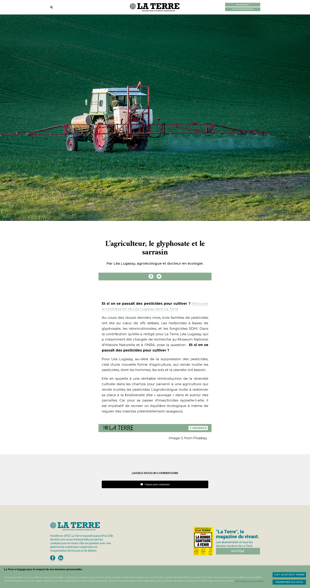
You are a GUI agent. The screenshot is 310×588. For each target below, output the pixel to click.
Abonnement (242, 5)
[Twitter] (159, 276)
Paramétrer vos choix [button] (289, 582)
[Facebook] (151, 276)
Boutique (237, 551)
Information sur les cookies (249, 580)
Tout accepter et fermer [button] (289, 574)
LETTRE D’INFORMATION (242, 9)
